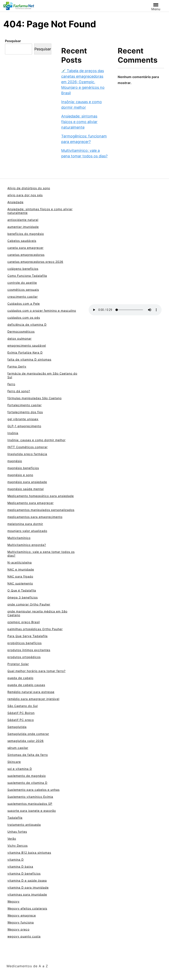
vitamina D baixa (20, 866)
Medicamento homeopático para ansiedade (40, 496)
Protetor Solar (18, 664)
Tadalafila (14, 817)
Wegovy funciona (20, 922)
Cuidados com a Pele (23, 303)
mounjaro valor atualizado (27, 531)
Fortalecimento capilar (24, 405)
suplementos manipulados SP (29, 803)
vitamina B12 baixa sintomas (29, 852)
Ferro (11, 384)
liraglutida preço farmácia (27, 454)
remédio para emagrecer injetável (33, 699)
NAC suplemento (20, 583)
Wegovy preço (18, 929)
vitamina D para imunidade (28, 887)
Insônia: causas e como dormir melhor (36, 440)
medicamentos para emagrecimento (34, 517)
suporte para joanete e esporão (31, 810)
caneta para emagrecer (25, 247)
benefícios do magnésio (25, 233)
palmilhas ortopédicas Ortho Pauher (35, 629)
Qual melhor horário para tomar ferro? (36, 671)
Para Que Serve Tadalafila (27, 636)
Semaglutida (17, 727)
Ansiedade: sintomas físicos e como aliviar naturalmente (79, 121)
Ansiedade (15, 202)
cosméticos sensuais (23, 289)
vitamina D (15, 859)
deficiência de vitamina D (27, 324)
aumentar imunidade (23, 226)
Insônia (12, 433)
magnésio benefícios (23, 468)
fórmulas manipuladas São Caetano (34, 398)
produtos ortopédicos (24, 657)
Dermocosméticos (21, 331)
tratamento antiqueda (24, 824)
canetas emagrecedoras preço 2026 (35, 261)
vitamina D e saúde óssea (27, 880)
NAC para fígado (20, 576)
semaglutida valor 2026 (25, 740)
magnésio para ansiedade (27, 482)
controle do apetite (22, 282)
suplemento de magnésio (26, 775)
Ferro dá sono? (18, 391)
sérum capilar (17, 747)
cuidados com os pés (23, 317)
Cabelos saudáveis (21, 240)
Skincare (14, 761)
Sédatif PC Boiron (21, 713)
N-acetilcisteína (19, 562)
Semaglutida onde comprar (28, 734)
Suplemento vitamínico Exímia (30, 796)
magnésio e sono (20, 475)
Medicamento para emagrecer (30, 503)
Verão (11, 838)
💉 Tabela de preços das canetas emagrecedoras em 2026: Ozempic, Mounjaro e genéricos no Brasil (82, 82)
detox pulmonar (19, 338)
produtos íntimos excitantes (28, 650)
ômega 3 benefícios (22, 597)
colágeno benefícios (22, 268)
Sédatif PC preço (20, 720)
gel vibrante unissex (23, 419)
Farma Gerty (16, 366)
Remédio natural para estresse (30, 692)
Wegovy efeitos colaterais (27, 908)
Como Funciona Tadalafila (27, 275)
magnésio (14, 461)
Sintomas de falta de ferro (27, 754)
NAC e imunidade (20, 569)
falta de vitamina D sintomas (29, 359)
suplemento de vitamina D (27, 782)
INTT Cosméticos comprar (27, 447)
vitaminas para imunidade (27, 894)
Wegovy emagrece (21, 915)
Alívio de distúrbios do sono (28, 188)
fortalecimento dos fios (25, 412)
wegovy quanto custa (24, 936)
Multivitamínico (19, 538)
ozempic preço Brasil (23, 622)
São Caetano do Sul (22, 706)
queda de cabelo (20, 678)
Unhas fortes (17, 831)
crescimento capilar (22, 296)
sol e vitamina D (19, 768)
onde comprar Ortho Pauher (28, 604)
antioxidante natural (22, 219)
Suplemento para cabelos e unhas (33, 789)
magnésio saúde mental (25, 489)
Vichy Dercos (17, 845)
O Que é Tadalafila (21, 590)
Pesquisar (13, 41)
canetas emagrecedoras (26, 254)
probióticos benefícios (24, 643)
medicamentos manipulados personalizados (40, 510)
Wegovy (13, 901)
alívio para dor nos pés (25, 195)
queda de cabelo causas (26, 685)
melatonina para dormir (25, 524)
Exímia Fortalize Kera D (25, 352)
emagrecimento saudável (26, 345)
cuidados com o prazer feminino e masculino (41, 310)
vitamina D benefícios (24, 873)
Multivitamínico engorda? (26, 544)
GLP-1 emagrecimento (24, 426)
